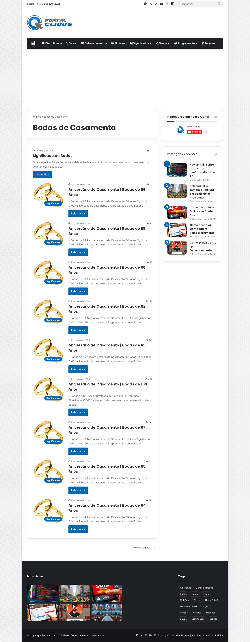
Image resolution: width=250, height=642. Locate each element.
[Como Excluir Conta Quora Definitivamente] (177, 248)
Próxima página (140, 547)
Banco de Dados (204, 587)
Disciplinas (52, 43)
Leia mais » (42, 174)
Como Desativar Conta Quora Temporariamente (202, 229)
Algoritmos (185, 587)
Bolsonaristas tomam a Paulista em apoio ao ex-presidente (202, 191)
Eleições (184, 600)
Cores (195, 594)
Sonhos (213, 618)
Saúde (162, 43)
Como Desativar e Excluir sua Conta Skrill (202, 211)
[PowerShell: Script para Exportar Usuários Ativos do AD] (177, 170)
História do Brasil (188, 606)
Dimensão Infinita (213, 635)
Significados (141, 43)
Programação (186, 43)
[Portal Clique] (50, 22)
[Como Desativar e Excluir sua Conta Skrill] (177, 212)
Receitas (209, 43)
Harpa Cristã (211, 600)
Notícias (119, 43)
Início (38, 116)
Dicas (72, 43)
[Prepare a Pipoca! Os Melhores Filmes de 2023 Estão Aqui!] (107, 612)
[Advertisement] (160, 20)
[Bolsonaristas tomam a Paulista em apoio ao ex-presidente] (177, 191)
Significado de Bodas (52, 155)
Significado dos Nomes (176, 635)
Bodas (183, 594)
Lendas (184, 612)
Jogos (205, 606)
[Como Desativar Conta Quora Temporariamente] (177, 230)
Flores (197, 600)
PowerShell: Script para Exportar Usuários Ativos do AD (202, 170)
